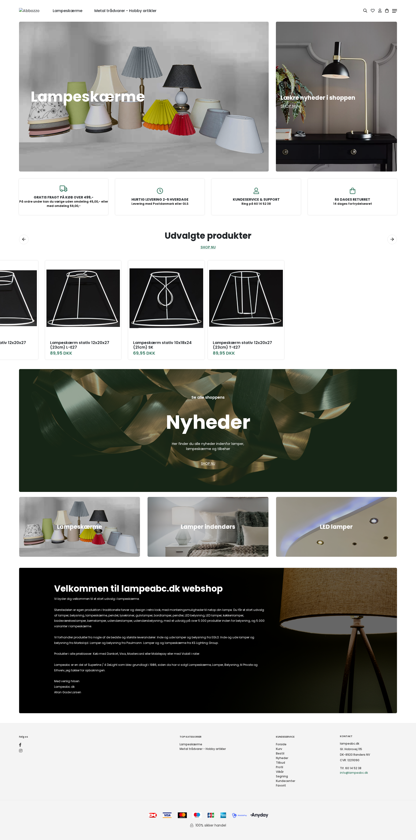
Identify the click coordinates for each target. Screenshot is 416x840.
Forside (281, 744)
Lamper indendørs (208, 527)
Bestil (280, 753)
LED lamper (336, 527)
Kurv (279, 749)
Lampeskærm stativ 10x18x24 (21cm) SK (162, 345)
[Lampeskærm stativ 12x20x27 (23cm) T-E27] (246, 298)
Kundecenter (285, 781)
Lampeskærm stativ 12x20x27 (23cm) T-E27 (242, 345)
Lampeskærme (79, 527)
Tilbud (280, 763)
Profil (279, 767)
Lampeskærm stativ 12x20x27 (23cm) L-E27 (79, 345)
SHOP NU (208, 247)
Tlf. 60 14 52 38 (350, 768)
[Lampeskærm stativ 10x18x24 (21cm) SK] (166, 298)
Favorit (281, 785)
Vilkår (280, 772)
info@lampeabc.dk (354, 773)
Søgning (282, 776)
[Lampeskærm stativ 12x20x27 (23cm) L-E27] (83, 298)
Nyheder (282, 758)
